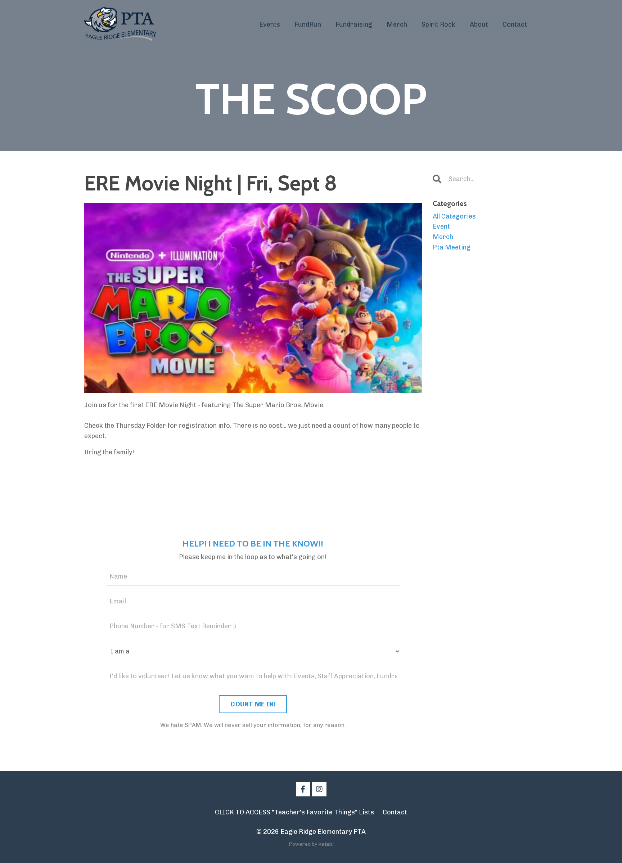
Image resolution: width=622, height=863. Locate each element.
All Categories (454, 216)
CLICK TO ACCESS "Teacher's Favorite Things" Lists (294, 812)
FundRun (307, 24)
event (441, 226)
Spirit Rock (438, 24)
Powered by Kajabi (311, 844)
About (479, 24)
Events (269, 24)
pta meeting (451, 247)
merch (443, 237)
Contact (514, 24)
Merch (397, 24)
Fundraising (353, 24)
